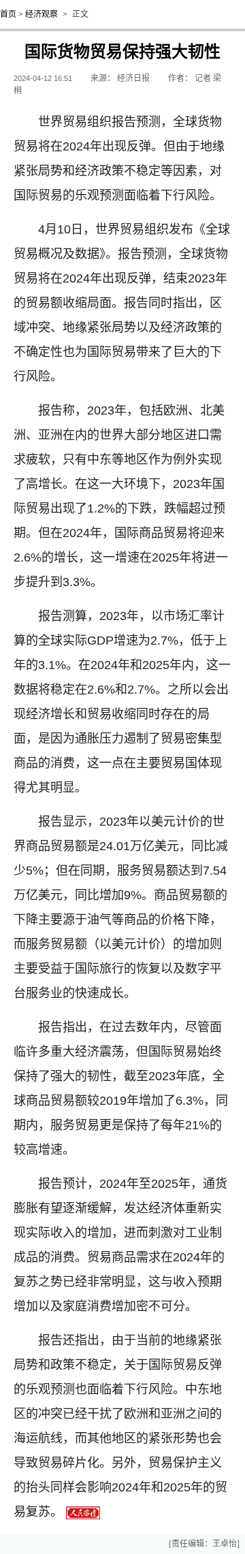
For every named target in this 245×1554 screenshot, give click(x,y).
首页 (8, 14)
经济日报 (133, 78)
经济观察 (41, 14)
